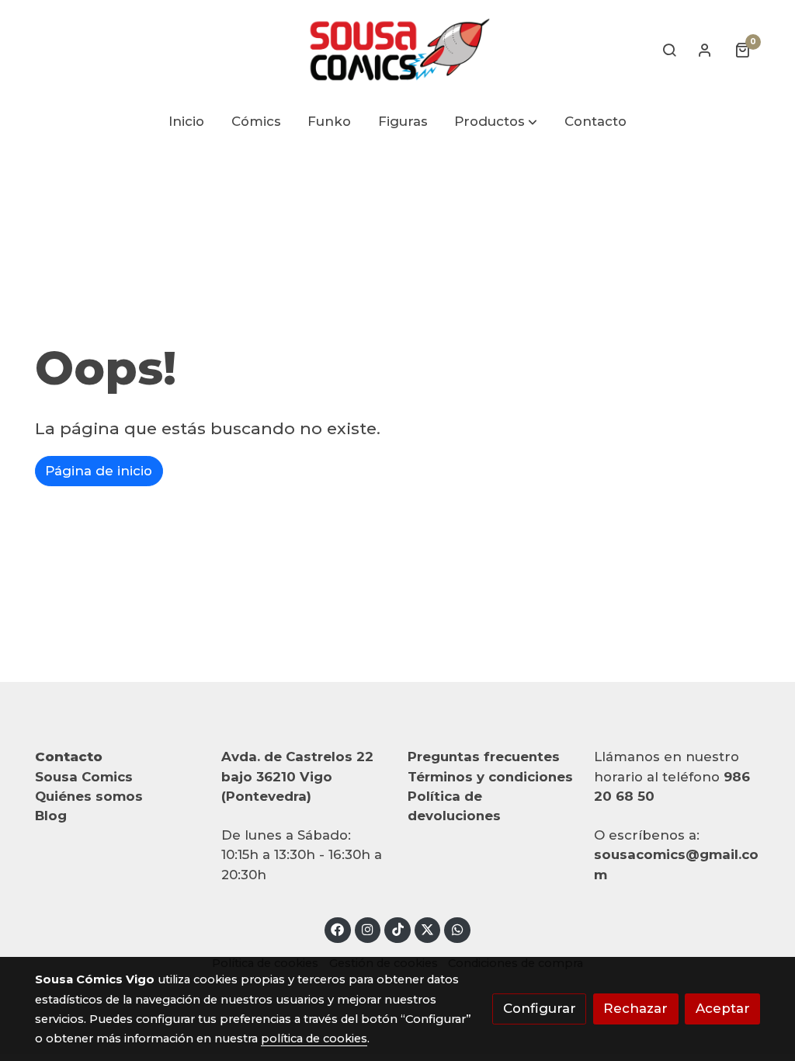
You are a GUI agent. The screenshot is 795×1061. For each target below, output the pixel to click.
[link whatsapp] (457, 928)
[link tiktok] (397, 928)
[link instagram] (368, 928)
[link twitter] (428, 928)
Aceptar (723, 1008)
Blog (51, 815)
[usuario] (705, 49)
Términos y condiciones (490, 776)
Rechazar (635, 1008)
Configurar (539, 1008)
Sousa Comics (84, 776)
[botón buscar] (669, 49)
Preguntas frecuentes (484, 756)
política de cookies (314, 1038)
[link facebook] (338, 928)
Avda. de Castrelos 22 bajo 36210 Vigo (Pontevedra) (297, 776)
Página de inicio (98, 470)
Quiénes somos (89, 796)
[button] (496, 122)
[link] (397, 50)
